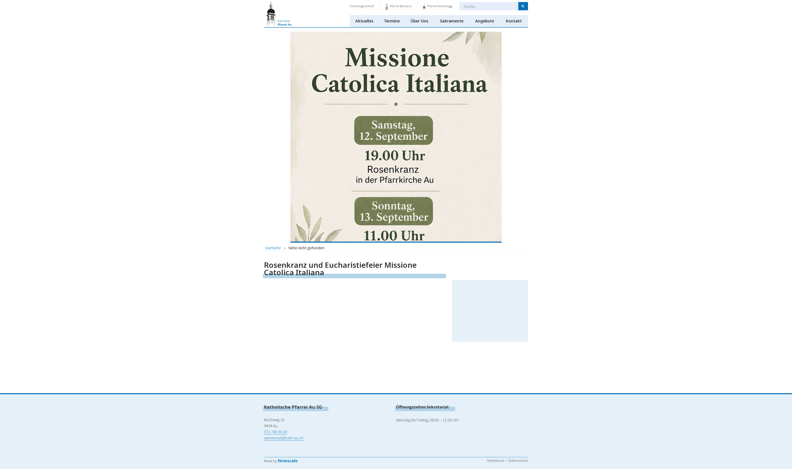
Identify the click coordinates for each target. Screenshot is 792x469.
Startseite (273, 247)
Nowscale (288, 460)
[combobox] (488, 6)
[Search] (523, 6)
